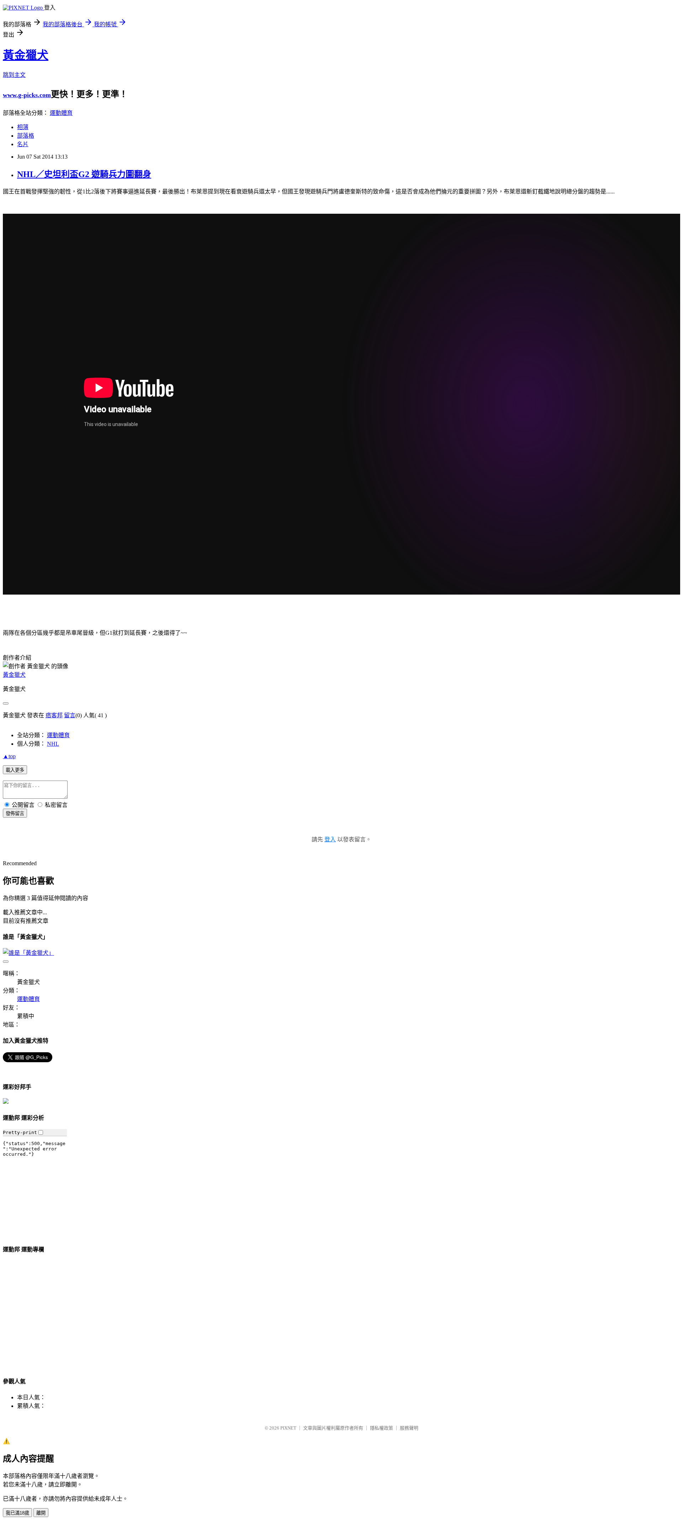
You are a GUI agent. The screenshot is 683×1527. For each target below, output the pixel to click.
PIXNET (288, 1428)
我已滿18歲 (17, 1513)
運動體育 (61, 113)
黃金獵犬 (25, 55)
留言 (69, 715)
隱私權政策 (381, 1428)
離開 (41, 1513)
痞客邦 (54, 715)
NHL (53, 744)
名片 (22, 144)
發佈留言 (15, 813)
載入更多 (15, 770)
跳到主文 (14, 75)
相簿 (22, 127)
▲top (9, 756)
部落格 (25, 136)
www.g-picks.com (27, 95)
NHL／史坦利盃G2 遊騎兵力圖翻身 (84, 174)
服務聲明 (409, 1428)
